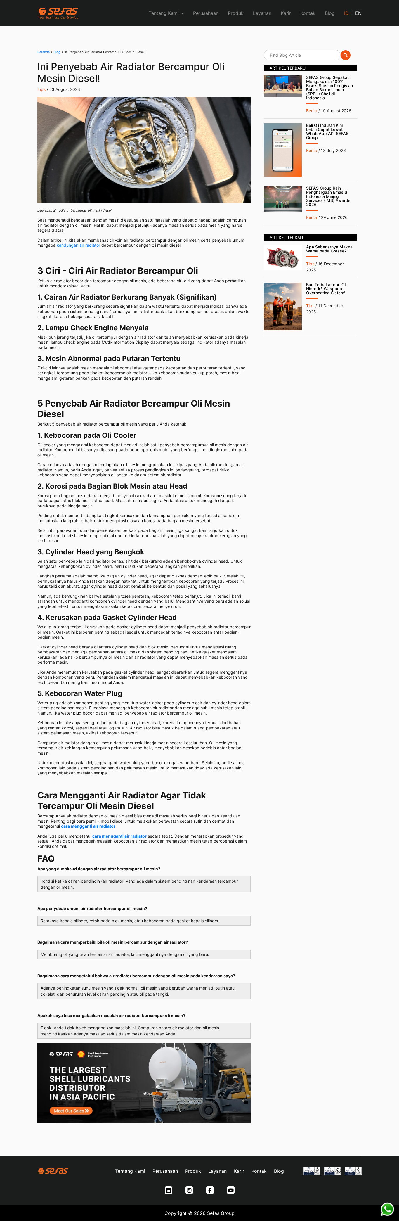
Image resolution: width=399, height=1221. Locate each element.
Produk (236, 13)
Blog (330, 13)
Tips (41, 89)
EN (358, 13)
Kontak (307, 13)
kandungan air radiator (78, 245)
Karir (286, 13)
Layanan (262, 13)
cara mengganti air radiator (88, 826)
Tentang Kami (130, 1171)
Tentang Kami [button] (164, 13)
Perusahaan (205, 13)
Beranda (43, 52)
